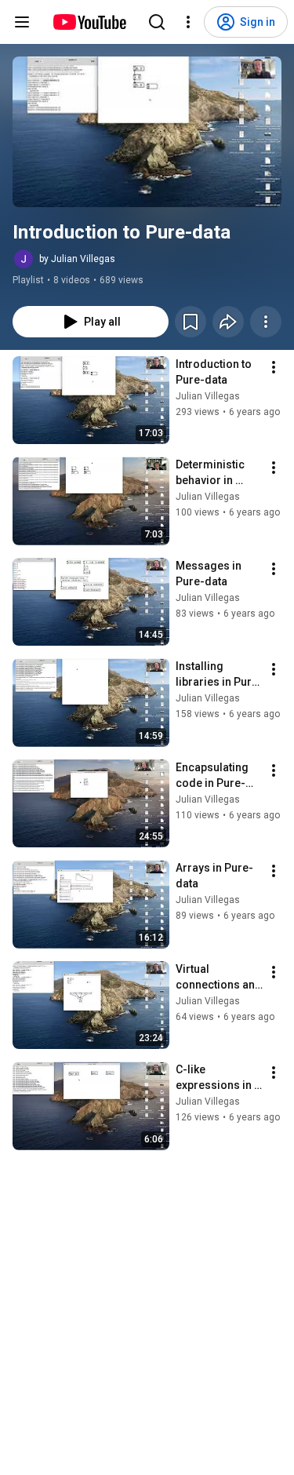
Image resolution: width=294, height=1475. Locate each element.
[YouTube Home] (89, 22)
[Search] (156, 22)
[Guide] (22, 22)
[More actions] (265, 321)
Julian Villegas (208, 396)
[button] (147, 131)
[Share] (228, 321)
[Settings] (188, 22)
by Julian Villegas (77, 258)
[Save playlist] (190, 321)
